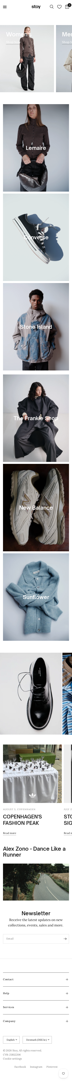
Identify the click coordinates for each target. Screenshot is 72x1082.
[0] (66, 7)
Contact (8, 979)
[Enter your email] (65, 939)
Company (9, 1021)
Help (6, 993)
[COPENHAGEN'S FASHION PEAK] (32, 774)
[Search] (51, 7)
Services (8, 1007)
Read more (9, 833)
